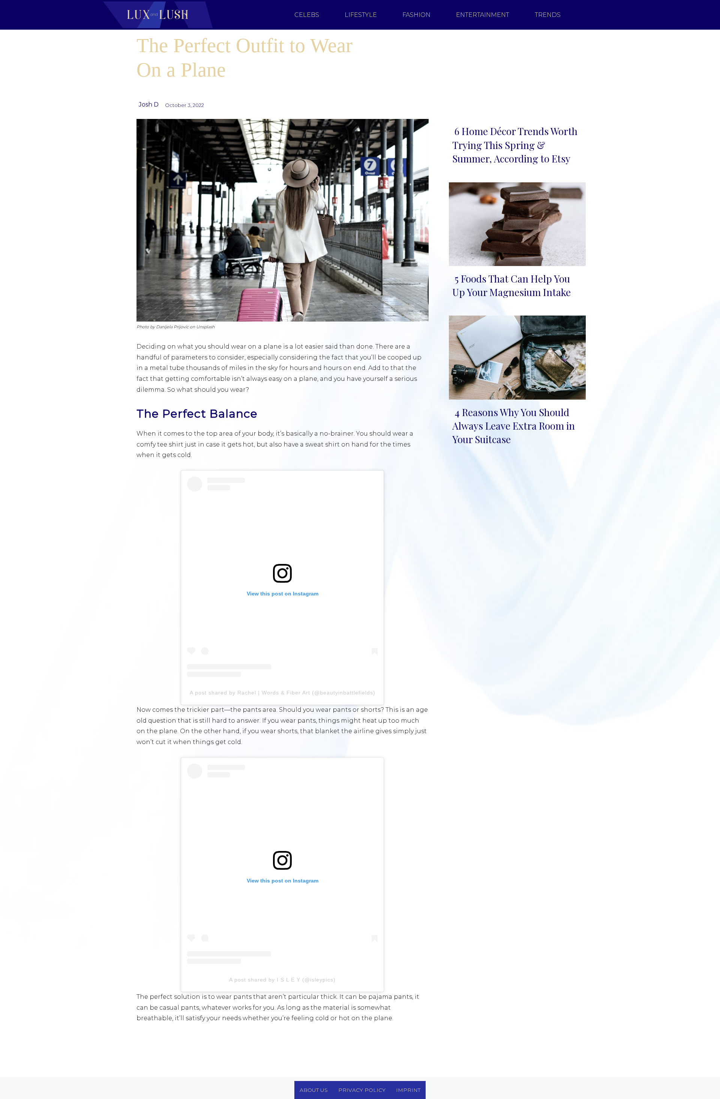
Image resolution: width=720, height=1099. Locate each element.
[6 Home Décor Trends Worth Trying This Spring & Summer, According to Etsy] (515, 75)
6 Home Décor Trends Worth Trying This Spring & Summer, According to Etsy (515, 145)
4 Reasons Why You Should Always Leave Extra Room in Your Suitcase (513, 426)
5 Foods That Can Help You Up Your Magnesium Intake (511, 285)
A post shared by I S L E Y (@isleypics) (282, 980)
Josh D (149, 104)
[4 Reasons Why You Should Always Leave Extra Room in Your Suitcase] (515, 356)
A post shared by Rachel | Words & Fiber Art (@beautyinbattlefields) (282, 693)
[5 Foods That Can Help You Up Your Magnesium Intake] (515, 223)
